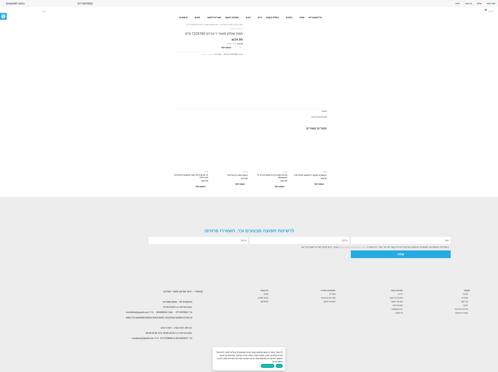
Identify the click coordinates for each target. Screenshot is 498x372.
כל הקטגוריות (315, 17)
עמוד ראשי (491, 3)
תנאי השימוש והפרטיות (352, 247)
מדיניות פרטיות (267, 366)
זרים (260, 17)
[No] (282, 349)
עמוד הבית (238, 24)
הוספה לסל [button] (319, 184)
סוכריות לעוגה (214, 17)
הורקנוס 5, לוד (185, 302)
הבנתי (279, 366)
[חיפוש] (8, 11)
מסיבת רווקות (232, 17)
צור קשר (468, 3)
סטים (197, 17)
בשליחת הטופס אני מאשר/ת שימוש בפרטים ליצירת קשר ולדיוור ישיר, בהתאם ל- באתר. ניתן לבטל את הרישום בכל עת (374, 247)
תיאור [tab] (324, 111)
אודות (479, 3)
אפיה (302, 17)
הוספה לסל (226, 47)
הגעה (457, 3)
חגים (248, 17)
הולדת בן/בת (272, 17)
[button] (3, 16)
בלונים (289, 17)
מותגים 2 (223, 24)
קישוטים (183, 17)
